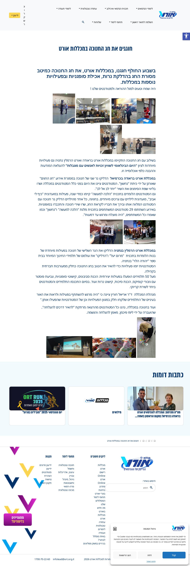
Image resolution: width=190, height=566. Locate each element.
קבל (174, 555)
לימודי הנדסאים (145, 8)
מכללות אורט (101, 466)
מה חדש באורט (101, 509)
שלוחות (97, 22)
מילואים (116, 412)
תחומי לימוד (116, 22)
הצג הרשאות (125, 555)
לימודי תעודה (64, 8)
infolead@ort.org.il (63, 559)
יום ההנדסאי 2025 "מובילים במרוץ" (42, 412)
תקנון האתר (151, 561)
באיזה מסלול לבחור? (99, 538)
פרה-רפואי (69, 486)
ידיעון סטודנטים (47, 470)
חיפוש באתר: (149, 481)
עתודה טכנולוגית (88, 8)
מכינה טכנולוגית (66, 490)
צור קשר (24, 15)
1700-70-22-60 (42, 559)
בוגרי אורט (100, 493)
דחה (149, 555)
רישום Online (101, 474)
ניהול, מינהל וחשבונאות (68, 481)
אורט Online (101, 481)
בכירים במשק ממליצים (94, 543)
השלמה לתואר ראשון (142, 22)
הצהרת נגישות (48, 477)
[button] (114, 528)
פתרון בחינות (102, 488)
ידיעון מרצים (45, 465)
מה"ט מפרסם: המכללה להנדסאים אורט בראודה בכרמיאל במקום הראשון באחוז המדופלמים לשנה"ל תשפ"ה (158, 414)
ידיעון (15, 15)
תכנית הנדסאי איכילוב (117, 8)
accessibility (186, 36)
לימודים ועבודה (101, 531)
